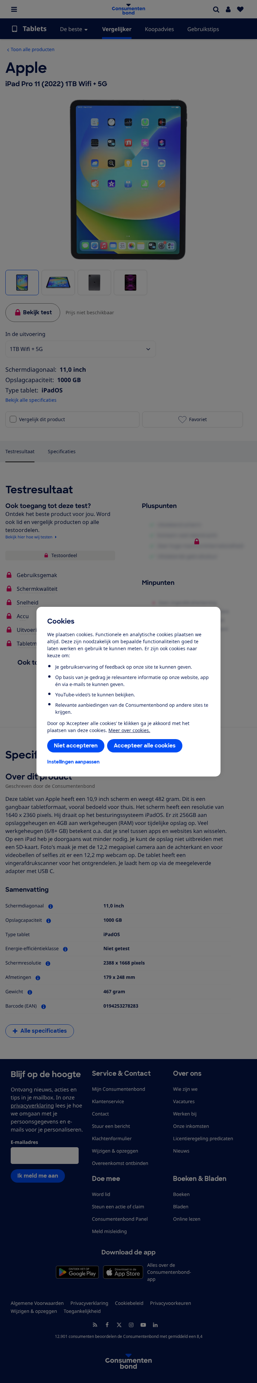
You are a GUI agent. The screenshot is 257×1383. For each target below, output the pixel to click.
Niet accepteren (76, 745)
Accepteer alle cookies (145, 745)
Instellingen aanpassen (73, 762)
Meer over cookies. (129, 730)
